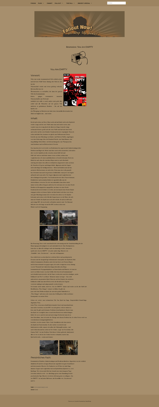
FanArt (49, 3)
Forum (33, 3)
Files (40, 3)
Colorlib (76, 401)
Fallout (58, 3)
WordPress (88, 401)
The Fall (69, 3)
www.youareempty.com (41, 387)
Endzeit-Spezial (84, 3)
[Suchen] (127, 3)
